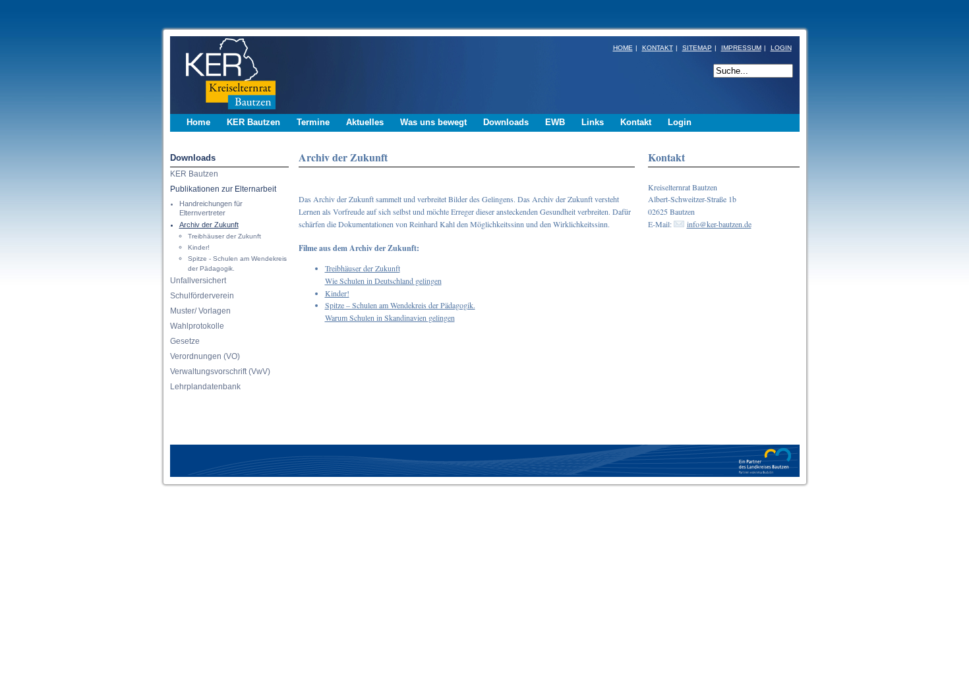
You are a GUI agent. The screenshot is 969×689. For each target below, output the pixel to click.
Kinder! (199, 247)
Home (198, 122)
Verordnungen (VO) (205, 356)
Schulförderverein (202, 295)
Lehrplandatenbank (205, 386)
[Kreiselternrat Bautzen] (227, 110)
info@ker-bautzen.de (719, 224)
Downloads (193, 158)
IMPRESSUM (741, 47)
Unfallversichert (198, 280)
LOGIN (781, 47)
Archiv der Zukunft (209, 225)
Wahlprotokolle (197, 326)
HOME (623, 47)
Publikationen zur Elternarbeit (223, 189)
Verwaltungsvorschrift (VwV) (220, 371)
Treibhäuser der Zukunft (224, 236)
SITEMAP (697, 47)
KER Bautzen (194, 174)
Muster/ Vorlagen (200, 311)
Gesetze (185, 341)
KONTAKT (657, 47)
